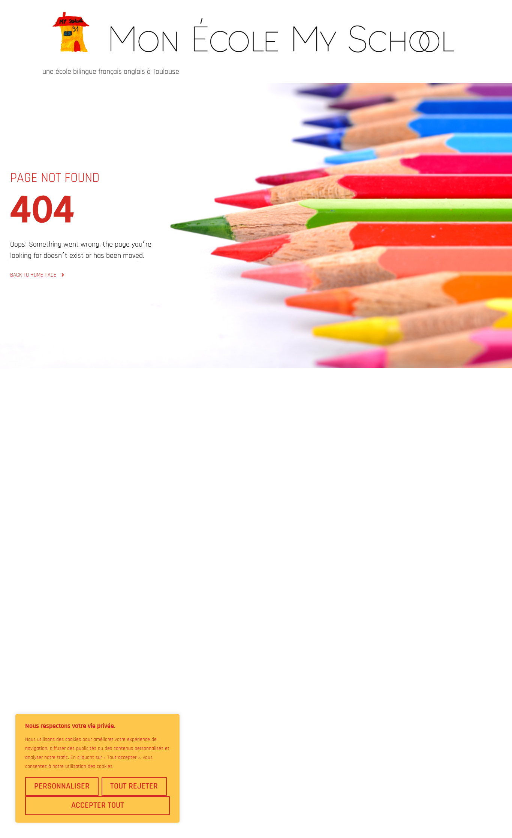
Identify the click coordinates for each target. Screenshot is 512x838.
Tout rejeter (134, 786)
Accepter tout (97, 805)
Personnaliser (62, 786)
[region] (97, 768)
